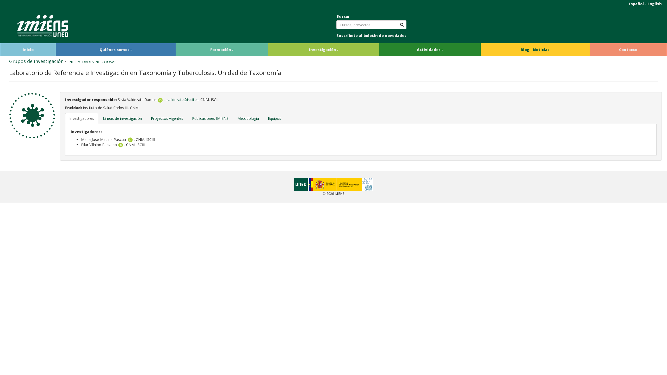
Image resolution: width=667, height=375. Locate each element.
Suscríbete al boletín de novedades (371, 35)
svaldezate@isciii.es (182, 99)
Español (636, 3)
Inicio (28, 49)
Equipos (274, 118)
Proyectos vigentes (167, 118)
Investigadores (81, 118)
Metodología (248, 118)
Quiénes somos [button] (114, 49)
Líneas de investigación (122, 118)
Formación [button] (220, 49)
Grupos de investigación (36, 61)
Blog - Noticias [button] (535, 49)
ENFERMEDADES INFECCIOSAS (92, 61)
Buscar (343, 16)
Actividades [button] (429, 49)
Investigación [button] (322, 49)
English (654, 3)
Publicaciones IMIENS (210, 118)
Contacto (628, 49)
